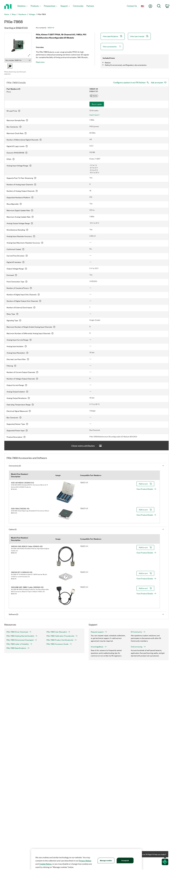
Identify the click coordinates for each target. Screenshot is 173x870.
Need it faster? (94, 115)
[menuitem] (22, 6)
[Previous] (5, 66)
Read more (40, 62)
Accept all (125, 860)
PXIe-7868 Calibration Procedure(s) (60, 636)
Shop (14, 14)
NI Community (136, 632)
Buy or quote (97, 104)
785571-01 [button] (50, 28)
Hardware (22, 14)
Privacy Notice (85, 860)
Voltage (32, 14)
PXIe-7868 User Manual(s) (56, 632)
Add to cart (143, 483)
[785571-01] (9, 66)
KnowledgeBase (97, 646)
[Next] (31, 66)
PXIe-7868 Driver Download (17, 632)
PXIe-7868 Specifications (16, 648)
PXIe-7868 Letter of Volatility (17, 644)
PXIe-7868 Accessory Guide (57, 644)
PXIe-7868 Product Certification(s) (59, 640)
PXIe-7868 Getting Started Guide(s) (20, 636)
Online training (136, 646)
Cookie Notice (45, 863)
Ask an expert (157, 82)
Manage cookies (106, 860)
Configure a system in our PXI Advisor (129, 82)
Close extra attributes (83, 445)
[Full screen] (29, 55)
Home (6, 14)
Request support (97, 632)
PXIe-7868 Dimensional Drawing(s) (20, 640)
